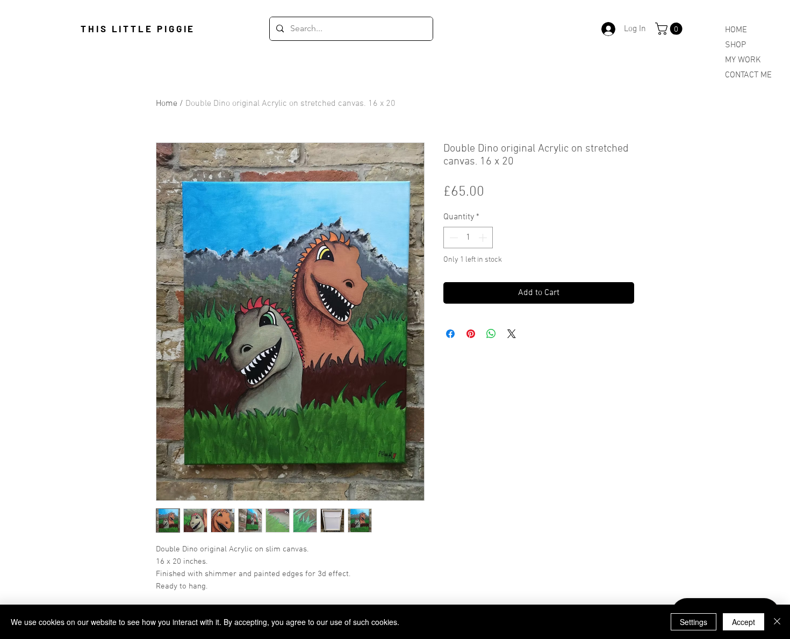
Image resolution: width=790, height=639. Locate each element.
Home (166, 103)
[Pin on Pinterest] (470, 333)
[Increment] (483, 237)
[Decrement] (452, 237)
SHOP (735, 45)
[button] (670, 29)
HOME (736, 30)
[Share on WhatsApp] (491, 333)
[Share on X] (511, 333)
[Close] (777, 621)
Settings (693, 621)
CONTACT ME (748, 75)
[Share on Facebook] (450, 333)
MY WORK (743, 60)
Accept (743, 621)
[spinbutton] (468, 237)
